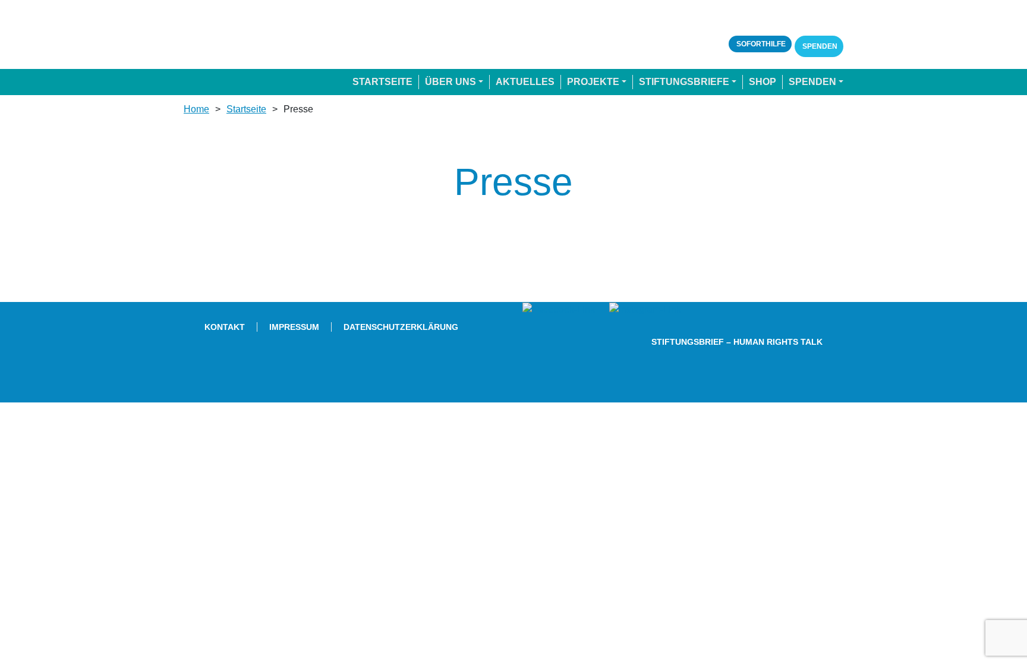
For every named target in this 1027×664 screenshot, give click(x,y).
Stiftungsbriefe (684, 82)
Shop (762, 82)
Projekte (593, 82)
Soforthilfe (760, 44)
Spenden (819, 46)
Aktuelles (525, 82)
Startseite (382, 82)
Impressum (294, 327)
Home (196, 109)
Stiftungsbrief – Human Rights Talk (737, 342)
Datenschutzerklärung (401, 327)
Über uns (450, 82)
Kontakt (224, 327)
